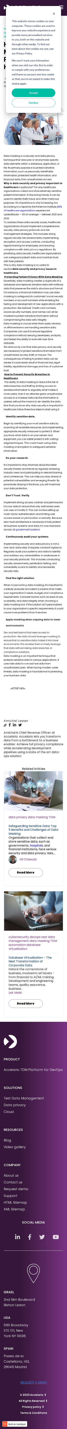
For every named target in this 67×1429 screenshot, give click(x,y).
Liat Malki (15, 992)
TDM (52, 817)
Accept (33, 92)
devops (35, 937)
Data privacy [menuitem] (15, 1105)
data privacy (18, 817)
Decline (33, 102)
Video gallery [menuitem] (15, 1147)
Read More (25, 872)
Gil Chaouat (28, 859)
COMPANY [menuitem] (12, 1165)
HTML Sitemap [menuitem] (15, 1202)
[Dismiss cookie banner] (54, 14)
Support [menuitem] (10, 1195)
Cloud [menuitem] (9, 1111)
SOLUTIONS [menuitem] (13, 1087)
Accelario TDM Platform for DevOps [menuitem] (33, 1069)
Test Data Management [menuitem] (24, 1098)
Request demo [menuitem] (16, 1189)
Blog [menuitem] (7, 1140)
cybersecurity (19, 937)
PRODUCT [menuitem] (12, 1059)
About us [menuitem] (11, 1175)
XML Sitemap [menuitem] (14, 1209)
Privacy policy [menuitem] (31, 1407)
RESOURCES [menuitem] (13, 1129)
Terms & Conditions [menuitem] (33, 1413)
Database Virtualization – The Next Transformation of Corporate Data (30, 961)
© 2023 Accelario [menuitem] (31, 1395)
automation (17, 945)
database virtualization (25, 947)
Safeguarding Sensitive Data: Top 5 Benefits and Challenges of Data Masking (33, 830)
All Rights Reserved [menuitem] (32, 1401)
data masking (38, 817)
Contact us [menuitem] (13, 1182)
